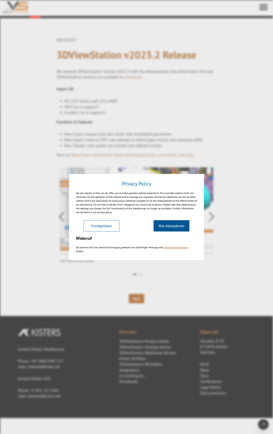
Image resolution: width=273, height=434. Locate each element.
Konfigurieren (101, 225)
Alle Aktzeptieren (171, 225)
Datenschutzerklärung (176, 247)
